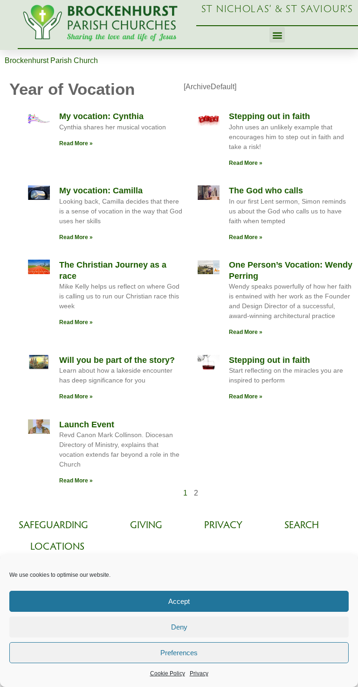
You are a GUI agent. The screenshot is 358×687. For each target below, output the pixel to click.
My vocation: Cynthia (101, 116)
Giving (146, 526)
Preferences (179, 653)
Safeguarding (53, 526)
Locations (57, 547)
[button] (277, 34)
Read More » (76, 143)
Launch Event (86, 424)
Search (301, 526)
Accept (179, 601)
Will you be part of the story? (117, 360)
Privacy (199, 673)
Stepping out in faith (269, 116)
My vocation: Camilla (101, 190)
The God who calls (266, 190)
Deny (179, 627)
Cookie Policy (167, 673)
